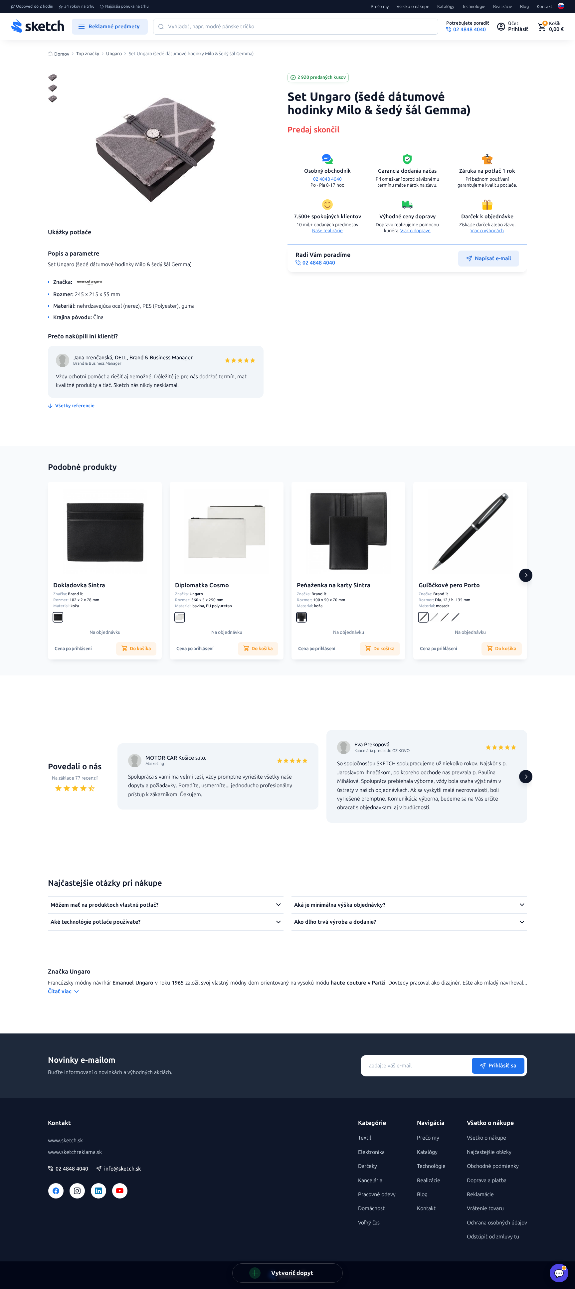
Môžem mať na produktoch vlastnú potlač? (104, 905)
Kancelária (370, 1180)
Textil (364, 1138)
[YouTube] (120, 1191)
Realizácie (502, 6)
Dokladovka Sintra (79, 585)
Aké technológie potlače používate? (95, 922)
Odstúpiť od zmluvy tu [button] (493, 1236)
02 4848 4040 (327, 179)
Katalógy (445, 6)
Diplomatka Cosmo (202, 585)
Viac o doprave (415, 231)
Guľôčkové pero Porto (449, 585)
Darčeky (367, 1166)
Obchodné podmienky (493, 1166)
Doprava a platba (486, 1180)
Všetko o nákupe (413, 6)
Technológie (473, 6)
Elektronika (371, 1152)
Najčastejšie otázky (489, 1152)
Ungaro (114, 54)
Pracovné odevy (377, 1194)
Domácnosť (371, 1208)
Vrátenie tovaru (485, 1208)
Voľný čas (369, 1222)
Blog (524, 6)
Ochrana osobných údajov (497, 1222)
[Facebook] (56, 1191)
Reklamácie (480, 1194)
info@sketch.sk (122, 1169)
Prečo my (380, 6)
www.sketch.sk (65, 1140)
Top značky (87, 54)
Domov (61, 54)
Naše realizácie (327, 231)
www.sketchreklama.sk (75, 1152)
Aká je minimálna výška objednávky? (339, 905)
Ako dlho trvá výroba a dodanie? (335, 922)
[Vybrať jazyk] (561, 7)
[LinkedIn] (98, 1191)
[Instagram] (77, 1191)
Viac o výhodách (487, 231)
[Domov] (37, 26)
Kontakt (544, 6)
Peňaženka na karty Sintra (333, 585)
